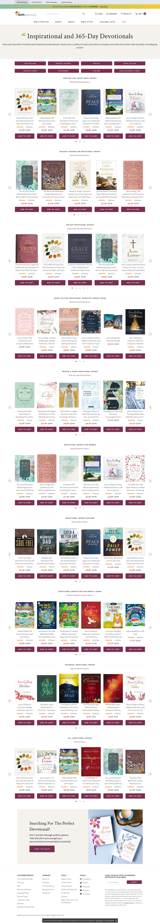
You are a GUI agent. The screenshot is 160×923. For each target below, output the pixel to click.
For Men (96, 71)
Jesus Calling (129, 63)
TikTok (85, 883)
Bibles (71, 22)
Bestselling (30, 63)
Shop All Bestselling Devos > (80, 82)
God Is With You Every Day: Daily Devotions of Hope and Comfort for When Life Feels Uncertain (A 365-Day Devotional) (25, 121)
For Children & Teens (130, 71)
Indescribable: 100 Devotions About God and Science (46, 121)
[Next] (150, 114)
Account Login (22, 896)
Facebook (86, 887)
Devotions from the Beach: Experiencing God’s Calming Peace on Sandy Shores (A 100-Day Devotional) (113, 121)
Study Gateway (66, 2)
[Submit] (83, 14)
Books (58, 22)
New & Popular (41, 22)
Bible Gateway (51, 2)
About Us (45, 879)
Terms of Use (66, 882)
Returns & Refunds (24, 889)
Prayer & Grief (30, 71)
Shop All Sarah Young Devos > (80, 302)
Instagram (87, 879)
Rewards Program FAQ (25, 907)
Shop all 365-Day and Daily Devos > (80, 228)
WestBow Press (48, 889)
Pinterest (86, 894)
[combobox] (65, 13)
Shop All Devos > (80, 742)
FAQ (18, 886)
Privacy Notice (66, 886)
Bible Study (87, 22)
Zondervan (46, 893)
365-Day (96, 63)
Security (64, 896)
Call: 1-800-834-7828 (24, 879)
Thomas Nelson (48, 886)
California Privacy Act (69, 889)
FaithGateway (22, 2)
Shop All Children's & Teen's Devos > (80, 595)
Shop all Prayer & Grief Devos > (80, 375)
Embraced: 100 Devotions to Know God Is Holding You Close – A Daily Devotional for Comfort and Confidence (68, 121)
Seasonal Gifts (107, 22)
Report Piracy (66, 879)
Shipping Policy (23, 893)
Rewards (20, 903)
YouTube (86, 890)
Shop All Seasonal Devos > (80, 668)
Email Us (20, 882)
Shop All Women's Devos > (80, 448)
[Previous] (10, 114)
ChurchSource (36, 2)
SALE (124, 22)
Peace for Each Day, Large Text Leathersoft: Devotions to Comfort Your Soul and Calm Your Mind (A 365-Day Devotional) (91, 121)
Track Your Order (23, 900)
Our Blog (45, 882)
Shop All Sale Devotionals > (80, 155)
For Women (63, 71)
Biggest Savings (63, 63)
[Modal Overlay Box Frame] (80, 836)
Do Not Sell (65, 893)
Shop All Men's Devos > (80, 522)
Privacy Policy (128, 903)
